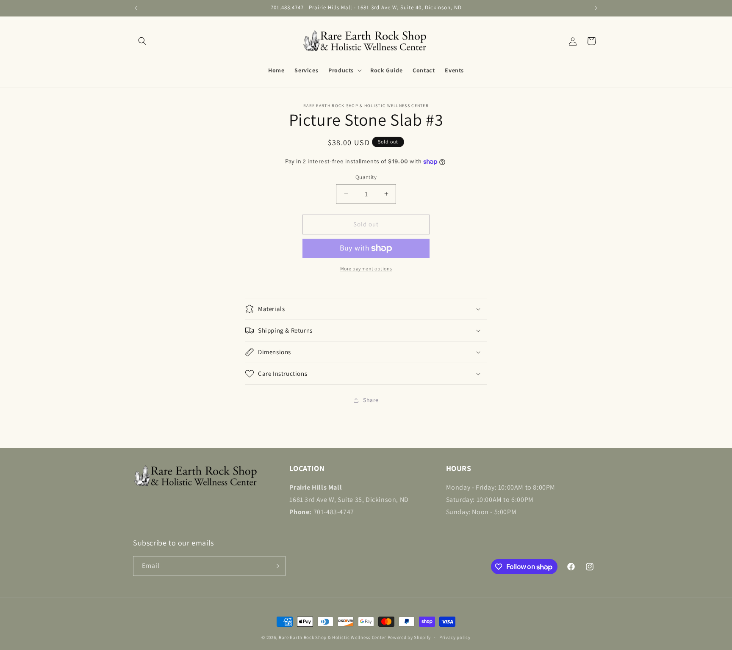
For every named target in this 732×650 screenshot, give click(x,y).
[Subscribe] (275, 566)
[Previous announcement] (136, 8)
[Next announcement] (596, 8)
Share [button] (371, 400)
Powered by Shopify (409, 637)
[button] (142, 41)
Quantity (366, 177)
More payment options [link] (366, 268)
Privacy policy (455, 637)
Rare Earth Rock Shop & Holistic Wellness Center (332, 637)
